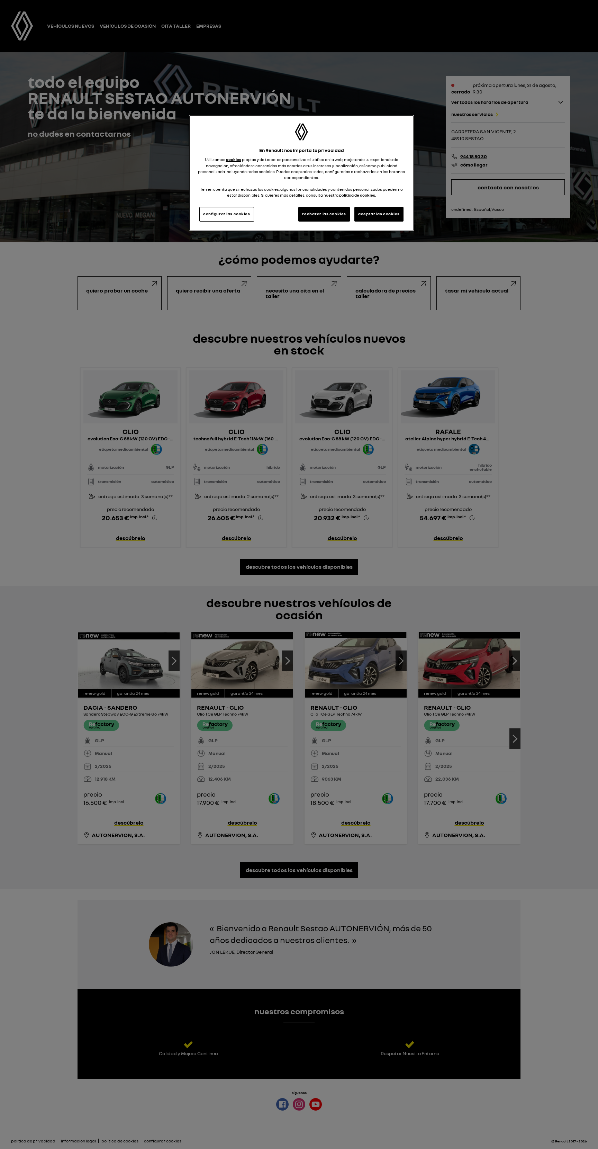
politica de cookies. (357, 195)
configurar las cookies (226, 214)
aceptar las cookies (379, 214)
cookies (233, 159)
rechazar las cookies (324, 214)
